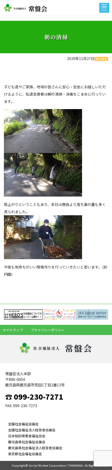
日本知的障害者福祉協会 (26, 435)
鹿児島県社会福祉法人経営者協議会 (35, 447)
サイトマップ (13, 329)
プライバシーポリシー (48, 329)
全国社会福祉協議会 (23, 423)
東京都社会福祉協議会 (25, 453)
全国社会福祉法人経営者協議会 (31, 429)
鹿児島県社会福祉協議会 (26, 441)
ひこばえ (101, 59)
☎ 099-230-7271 (34, 396)
